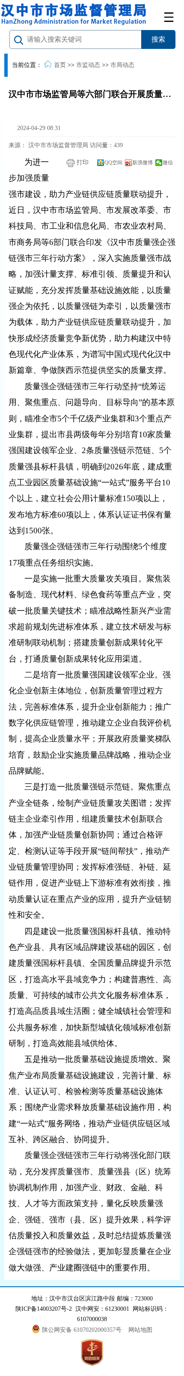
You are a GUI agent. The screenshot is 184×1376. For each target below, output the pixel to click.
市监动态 (88, 65)
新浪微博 (142, 163)
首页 (60, 65)
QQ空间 (113, 163)
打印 (82, 162)
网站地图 (140, 1330)
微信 (168, 163)
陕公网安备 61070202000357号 (82, 1330)
